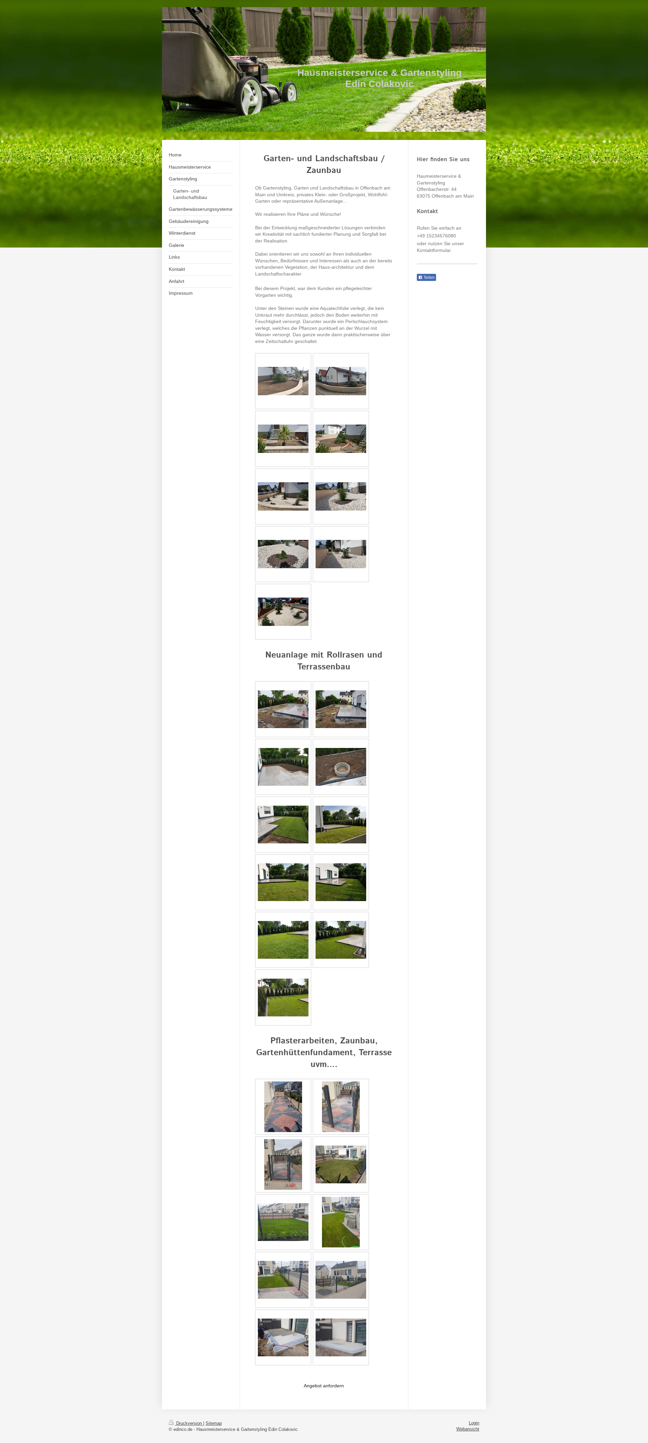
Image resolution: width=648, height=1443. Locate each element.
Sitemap (214, 1423)
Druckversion (189, 1423)
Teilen (429, 277)
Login (474, 1422)
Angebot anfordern (324, 1385)
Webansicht (467, 1429)
